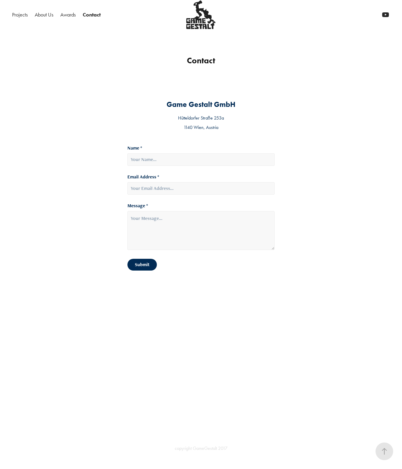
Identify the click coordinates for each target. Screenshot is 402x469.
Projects (20, 14)
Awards (68, 14)
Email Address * (143, 177)
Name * (134, 148)
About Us (44, 14)
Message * (137, 205)
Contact (92, 14)
